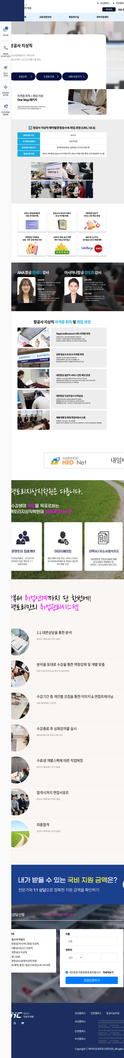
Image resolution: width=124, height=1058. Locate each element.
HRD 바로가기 (75, 76)
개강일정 (109, 9)
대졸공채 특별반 (17, 939)
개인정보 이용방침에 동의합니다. (91, 972)
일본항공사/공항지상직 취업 (23, 961)
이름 (68, 934)
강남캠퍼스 (105, 3)
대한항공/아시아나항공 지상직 (24, 943)
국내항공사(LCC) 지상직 (21, 948)
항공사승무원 (112, 1013)
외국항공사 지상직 (18, 952)
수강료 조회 (49, 76)
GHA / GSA (14, 956)
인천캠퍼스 (96, 1013)
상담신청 (23, 76)
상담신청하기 (92, 980)
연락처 (69, 950)
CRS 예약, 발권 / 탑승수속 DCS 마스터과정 (29, 965)
